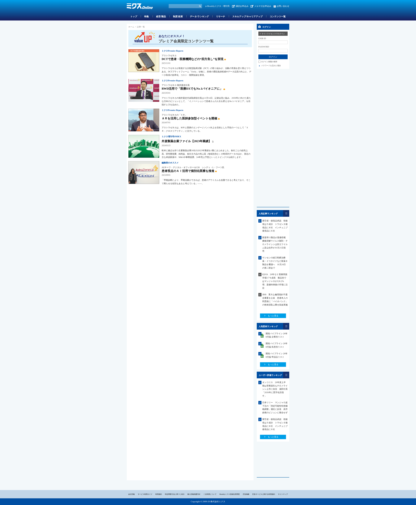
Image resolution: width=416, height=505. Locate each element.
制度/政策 (178, 16)
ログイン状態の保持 (269, 62)
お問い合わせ (283, 6)
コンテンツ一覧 (278, 16)
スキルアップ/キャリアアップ (247, 16)
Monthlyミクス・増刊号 (218, 6)
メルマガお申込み (262, 6)
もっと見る (273, 315)
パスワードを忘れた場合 (271, 65)
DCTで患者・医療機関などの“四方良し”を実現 (192, 59)
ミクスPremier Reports (172, 51)
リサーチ (220, 16)
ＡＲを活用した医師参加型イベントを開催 (189, 118)
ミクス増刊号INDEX (171, 136)
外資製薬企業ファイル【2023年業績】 (186, 141)
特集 (146, 16)
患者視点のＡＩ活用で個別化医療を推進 (188, 171)
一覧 (286, 213)
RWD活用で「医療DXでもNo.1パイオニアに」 (192, 88)
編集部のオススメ (170, 162)
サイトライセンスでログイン (273, 34)
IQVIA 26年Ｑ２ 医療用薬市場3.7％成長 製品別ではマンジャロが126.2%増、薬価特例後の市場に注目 (275, 281)
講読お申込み (242, 6)
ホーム (131, 27)
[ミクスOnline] (140, 6)
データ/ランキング (199, 16)
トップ (133, 16)
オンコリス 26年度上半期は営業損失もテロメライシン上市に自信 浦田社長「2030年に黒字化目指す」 (275, 389)
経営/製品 (161, 16)
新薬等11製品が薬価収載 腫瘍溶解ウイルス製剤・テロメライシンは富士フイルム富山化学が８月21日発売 (275, 244)
